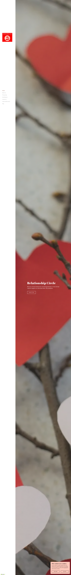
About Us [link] (4, 92)
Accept (64, 571)
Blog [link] (3, 103)
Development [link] (4, 97)
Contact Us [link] (4, 99)
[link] (7, 37)
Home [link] (3, 90)
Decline (55, 571)
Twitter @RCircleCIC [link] (6, 101)
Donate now (31, 292)
